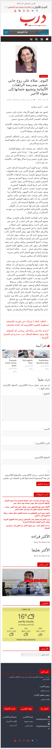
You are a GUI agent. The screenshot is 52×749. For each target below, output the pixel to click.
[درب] (47, 39)
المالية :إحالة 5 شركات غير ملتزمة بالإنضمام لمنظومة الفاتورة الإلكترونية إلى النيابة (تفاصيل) (27, 323)
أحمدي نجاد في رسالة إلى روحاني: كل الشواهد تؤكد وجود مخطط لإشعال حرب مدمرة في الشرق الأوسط (26, 334)
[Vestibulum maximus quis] (42, 351)
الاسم (46, 429)
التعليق (46, 393)
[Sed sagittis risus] (26, 351)
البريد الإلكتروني (42, 443)
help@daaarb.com (43, 727)
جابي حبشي (29, 100)
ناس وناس (29, 581)
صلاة (23, 100)
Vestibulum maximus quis (42, 361)
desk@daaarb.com (43, 720)
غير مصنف (43, 76)
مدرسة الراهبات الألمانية (14, 100)
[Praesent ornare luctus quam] (10, 351)
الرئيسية (43, 581)
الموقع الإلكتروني (42, 457)
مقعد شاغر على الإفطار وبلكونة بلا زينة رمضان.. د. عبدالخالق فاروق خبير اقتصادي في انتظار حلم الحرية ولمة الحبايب (25, 587)
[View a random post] (31, 39)
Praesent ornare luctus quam (10, 363)
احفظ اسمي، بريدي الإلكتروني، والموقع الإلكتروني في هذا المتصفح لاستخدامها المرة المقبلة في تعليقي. (26, 476)
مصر (36, 581)
